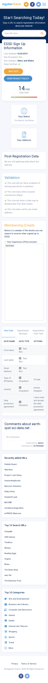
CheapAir (8, 531)
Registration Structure (23, 332)
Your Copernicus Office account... (22, 242)
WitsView (8, 470)
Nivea (6, 564)
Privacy (15, 664)
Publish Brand (10, 464)
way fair (8, 575)
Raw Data (8, 330)
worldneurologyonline (13, 508)
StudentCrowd (10, 497)
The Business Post (12, 581)
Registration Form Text (38, 332)
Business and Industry (18, 604)
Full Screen (10, 246)
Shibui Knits (9, 491)
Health (11, 621)
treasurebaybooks (12, 480)
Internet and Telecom (18, 626)
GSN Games (9, 537)
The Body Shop (11, 570)
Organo (7, 559)
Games (12, 615)
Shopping (13, 631)
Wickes (7, 548)
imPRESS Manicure (12, 513)
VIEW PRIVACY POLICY (18, 78)
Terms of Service (28, 664)
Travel (11, 642)
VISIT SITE (13, 71)
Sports (12, 637)
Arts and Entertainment (19, 599)
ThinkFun (8, 542)
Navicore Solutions (12, 486)
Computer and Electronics (20, 610)
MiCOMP (8, 502)
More (11, 648)
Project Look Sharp (13, 475)
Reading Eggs (10, 553)
